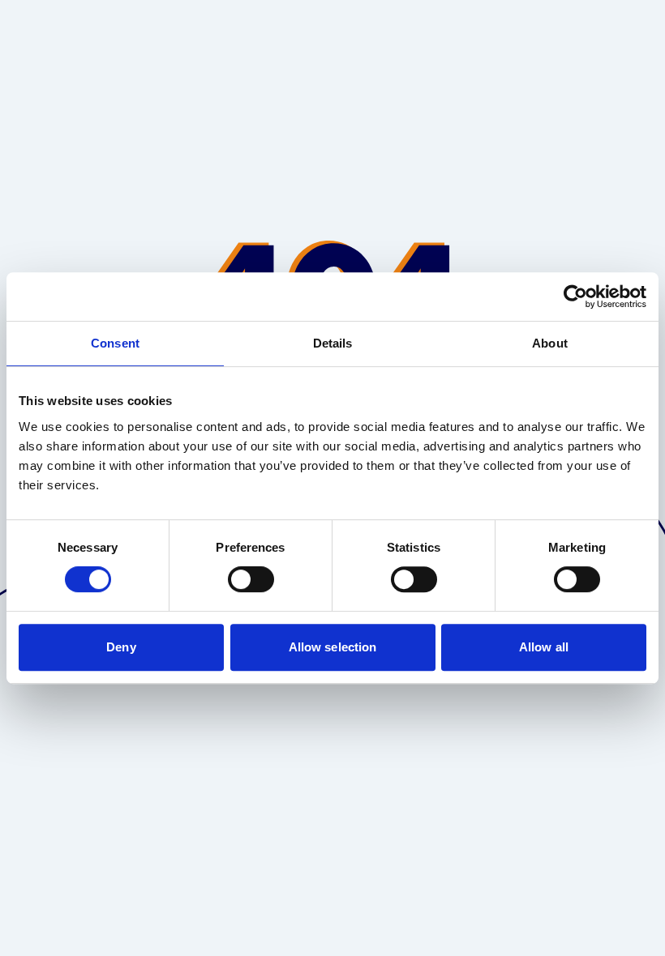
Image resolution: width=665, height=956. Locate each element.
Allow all (543, 647)
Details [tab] (333, 343)
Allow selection (333, 647)
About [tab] (550, 343)
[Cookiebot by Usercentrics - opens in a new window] (575, 296)
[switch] (251, 579)
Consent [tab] (115, 343)
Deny (120, 647)
